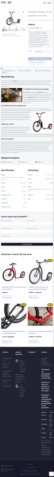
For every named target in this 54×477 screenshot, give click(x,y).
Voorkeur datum (5, 236)
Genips (6, 471)
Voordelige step (16, 35)
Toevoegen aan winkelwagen (40, 58)
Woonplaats (30, 220)
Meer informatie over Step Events (30, 474)
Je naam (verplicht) (6, 220)
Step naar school (7, 35)
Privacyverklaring (30, 467)
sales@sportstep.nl (48, 365)
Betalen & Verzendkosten (30, 470)
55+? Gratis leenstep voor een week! (22, 389)
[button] (44, 3)
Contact (30, 464)
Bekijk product (7, 297)
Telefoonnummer (32, 228)
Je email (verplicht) (6, 228)
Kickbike (7, 34)
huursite (28, 102)
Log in (2, 467)
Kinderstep (13, 34)
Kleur (30, 51)
